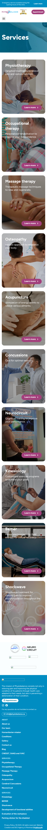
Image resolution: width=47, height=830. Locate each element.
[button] (4, 19)
